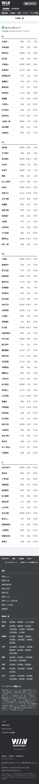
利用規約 (11, 756)
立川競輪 (22, 632)
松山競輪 (12, 672)
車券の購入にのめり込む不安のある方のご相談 (15, 767)
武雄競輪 (29, 676)
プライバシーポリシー (8, 759)
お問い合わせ (6, 725)
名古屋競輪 (13, 647)
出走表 (12, 13)
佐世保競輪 (13, 679)
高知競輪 (29, 668)
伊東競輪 (29, 639)
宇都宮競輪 (13, 629)
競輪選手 (5, 609)
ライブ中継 (34, 13)
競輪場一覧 (5, 580)
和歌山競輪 (13, 660)
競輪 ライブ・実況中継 (9, 601)
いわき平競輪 (29, 622)
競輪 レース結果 (7, 605)
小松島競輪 (21, 668)
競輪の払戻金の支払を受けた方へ (11, 770)
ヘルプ (4, 721)
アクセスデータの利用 (8, 732)
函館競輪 (12, 622)
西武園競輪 (30, 629)
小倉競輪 (12, 676)
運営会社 (4, 756)
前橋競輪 (20, 626)
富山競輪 (20, 650)
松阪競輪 (28, 650)
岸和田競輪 (22, 660)
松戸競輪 (12, 636)
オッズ (25, 13)
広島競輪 (20, 664)
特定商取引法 (19, 756)
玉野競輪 (12, 664)
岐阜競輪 (22, 647)
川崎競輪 (28, 636)
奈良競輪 (20, 657)
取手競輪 (28, 626)
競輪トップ (5, 576)
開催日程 (5, 13)
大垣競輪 (29, 647)
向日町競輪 (28, 657)
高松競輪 (12, 668)
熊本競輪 (29, 679)
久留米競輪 (21, 676)
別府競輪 (22, 679)
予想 (19, 13)
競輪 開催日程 (6, 584)
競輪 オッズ (6, 596)
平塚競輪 (12, 639)
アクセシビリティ (7, 729)
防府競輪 (28, 664)
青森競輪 (20, 622)
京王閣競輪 (13, 632)
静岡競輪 (12, 643)
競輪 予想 (5, 592)
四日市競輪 (13, 653)
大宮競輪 (22, 629)
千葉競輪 (20, 636)
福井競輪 (12, 657)
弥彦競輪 (12, 626)
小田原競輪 (21, 639)
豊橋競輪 (12, 650)
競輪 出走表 (6, 588)
